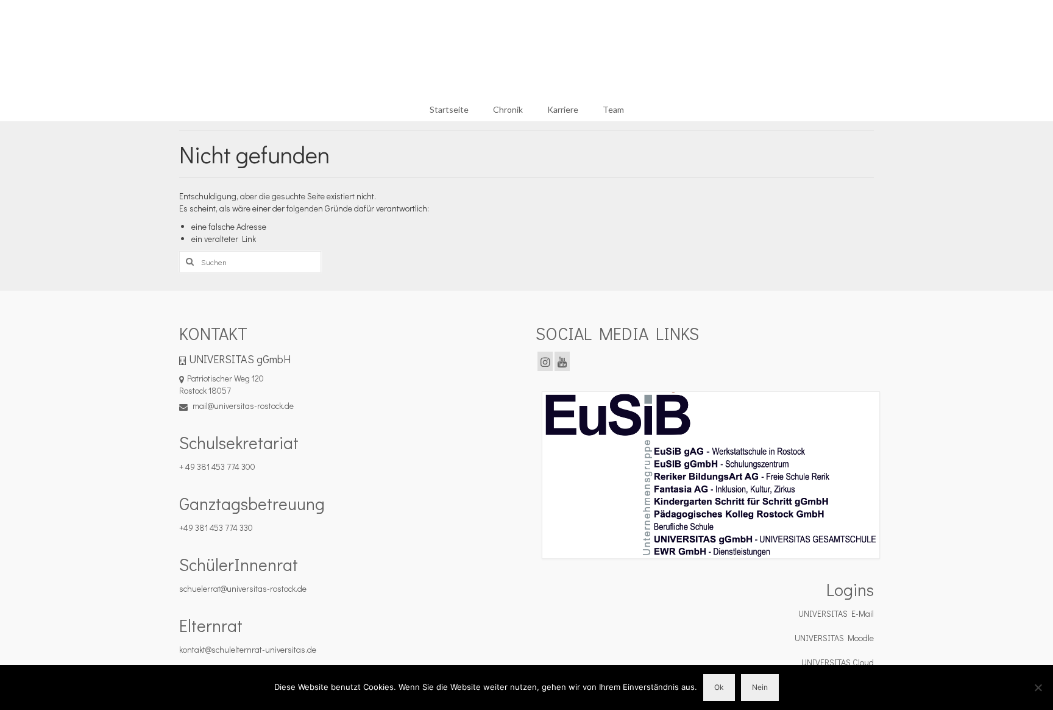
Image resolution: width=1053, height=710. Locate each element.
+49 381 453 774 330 (216, 527)
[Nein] (1038, 687)
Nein (760, 687)
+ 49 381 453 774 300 (217, 466)
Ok (719, 687)
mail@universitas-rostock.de (242, 405)
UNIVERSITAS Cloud (837, 662)
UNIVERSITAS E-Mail (836, 613)
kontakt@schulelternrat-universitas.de (247, 649)
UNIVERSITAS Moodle (834, 638)
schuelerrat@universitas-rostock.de (243, 588)
